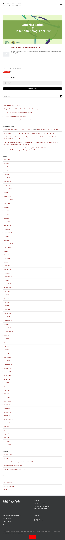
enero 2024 (7, 273)
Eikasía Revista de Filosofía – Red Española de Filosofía (19, 129)
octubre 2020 (7, 415)
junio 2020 (6, 430)
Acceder (6, 479)
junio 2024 (6, 254)
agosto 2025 (7, 203)
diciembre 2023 (8, 276)
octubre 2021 (7, 372)
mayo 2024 (6, 258)
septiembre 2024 (8, 244)
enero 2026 (7, 185)
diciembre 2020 (8, 408)
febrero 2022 (7, 357)
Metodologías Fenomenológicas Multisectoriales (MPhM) (19, 462)
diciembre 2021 (8, 364)
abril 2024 (6, 262)
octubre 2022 (7, 328)
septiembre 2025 (8, 200)
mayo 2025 (6, 214)
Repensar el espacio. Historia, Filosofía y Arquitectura (18, 120)
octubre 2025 (7, 196)
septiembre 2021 (8, 375)
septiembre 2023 (8, 287)
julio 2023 (6, 295)
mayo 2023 (6, 302)
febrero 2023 (7, 313)
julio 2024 (6, 251)
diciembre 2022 (8, 320)
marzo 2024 (7, 266)
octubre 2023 (7, 284)
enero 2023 (7, 317)
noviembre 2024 (8, 236)
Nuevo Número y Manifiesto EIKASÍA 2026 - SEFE (17, 133)
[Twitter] (37, 520)
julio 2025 (6, 207)
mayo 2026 (6, 170)
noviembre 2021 (8, 368)
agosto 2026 (7, 159)
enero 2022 (7, 361)
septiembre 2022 (8, 331)
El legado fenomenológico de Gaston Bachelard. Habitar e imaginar (22, 109)
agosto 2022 (7, 335)
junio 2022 (6, 342)
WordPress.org (7, 490)
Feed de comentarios (9, 486)
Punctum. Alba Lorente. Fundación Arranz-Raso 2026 (18, 112)
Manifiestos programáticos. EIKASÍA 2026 (15, 116)
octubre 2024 (7, 240)
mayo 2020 (6, 434)
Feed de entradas (8, 482)
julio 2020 (6, 426)
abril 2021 (6, 394)
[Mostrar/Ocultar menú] (61, 4)
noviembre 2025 (8, 192)
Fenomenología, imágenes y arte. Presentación (16, 144)
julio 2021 (6, 383)
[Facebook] (34, 520)
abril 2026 (6, 174)
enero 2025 (7, 229)
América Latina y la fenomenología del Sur (25, 47)
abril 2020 (6, 437)
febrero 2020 (7, 445)
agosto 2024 (7, 247)
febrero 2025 (7, 225)
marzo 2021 (7, 397)
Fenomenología (8, 454)
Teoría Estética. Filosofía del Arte (13, 465)
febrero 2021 (7, 401)
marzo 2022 (7, 353)
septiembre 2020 (8, 419)
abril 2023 (6, 306)
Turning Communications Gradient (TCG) (14, 469)
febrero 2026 (7, 181)
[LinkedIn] (42, 520)
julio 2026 (6, 163)
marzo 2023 (7, 309)
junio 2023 (6, 298)
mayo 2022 (6, 346)
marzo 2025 (7, 222)
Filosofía (6, 458)
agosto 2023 (7, 291)
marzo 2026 (7, 178)
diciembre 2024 (8, 233)
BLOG (4, 524)
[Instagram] (39, 520)
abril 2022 (6, 350)
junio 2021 (6, 386)
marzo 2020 (7, 441)
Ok (32, 537)
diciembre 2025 (8, 189)
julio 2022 (6, 339)
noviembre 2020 (8, 412)
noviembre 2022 (8, 324)
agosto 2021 (7, 379)
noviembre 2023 (8, 280)
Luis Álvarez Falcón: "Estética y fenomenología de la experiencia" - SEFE (23, 137)
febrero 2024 (7, 269)
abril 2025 (6, 218)
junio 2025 (6, 211)
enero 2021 (7, 405)
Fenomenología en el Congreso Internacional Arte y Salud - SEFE (21, 148)
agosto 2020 (7, 423)
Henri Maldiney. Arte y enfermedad (13, 105)
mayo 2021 (6, 390)
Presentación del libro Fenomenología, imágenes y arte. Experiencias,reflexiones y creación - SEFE (30, 142)
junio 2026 (6, 167)
